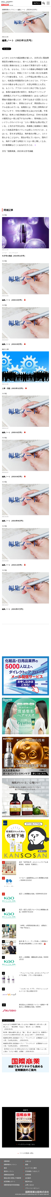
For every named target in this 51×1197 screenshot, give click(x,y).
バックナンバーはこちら (26, 1144)
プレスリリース (8, 1021)
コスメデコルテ (13, 252)
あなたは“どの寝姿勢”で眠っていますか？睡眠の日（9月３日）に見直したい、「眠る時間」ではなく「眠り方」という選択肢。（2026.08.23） (24, 1027)
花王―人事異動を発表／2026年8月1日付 (33, 894)
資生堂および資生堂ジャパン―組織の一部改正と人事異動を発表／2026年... (33, 1006)
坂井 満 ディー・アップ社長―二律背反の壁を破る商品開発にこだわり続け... (33, 942)
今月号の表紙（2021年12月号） (14, 256)
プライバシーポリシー (32, 1188)
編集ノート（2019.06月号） (12, 477)
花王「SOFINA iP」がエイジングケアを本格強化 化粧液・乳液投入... (33, 863)
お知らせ (28, 1161)
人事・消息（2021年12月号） (13, 388)
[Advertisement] (25, 181)
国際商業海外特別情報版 (12, 1185)
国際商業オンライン (10, 1164)
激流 (5, 1168)
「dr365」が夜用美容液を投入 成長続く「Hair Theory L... (33, 927)
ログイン (37, 3)
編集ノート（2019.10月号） (12, 565)
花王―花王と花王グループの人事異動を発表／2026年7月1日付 (33, 911)
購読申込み (28, 1181)
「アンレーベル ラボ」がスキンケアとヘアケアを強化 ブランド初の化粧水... (34, 974)
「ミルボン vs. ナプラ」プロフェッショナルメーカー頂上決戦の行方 (33, 990)
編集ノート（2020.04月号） (12, 300)
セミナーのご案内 (31, 1168)
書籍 (26, 1164)
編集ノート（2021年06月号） (13, 521)
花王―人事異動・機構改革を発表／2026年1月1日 (34, 958)
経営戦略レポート (9, 1181)
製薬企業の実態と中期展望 (12, 1178)
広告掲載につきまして (32, 1171)
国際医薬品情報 (9, 1174)
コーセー (4, 252)
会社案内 (28, 1178)
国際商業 (7, 1161)
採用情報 (28, 1174)
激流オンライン (9, 1171)
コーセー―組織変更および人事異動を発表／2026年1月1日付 (33, 879)
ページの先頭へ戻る (26, 1153)
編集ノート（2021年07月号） (13, 609)
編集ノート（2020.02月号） (12, 432)
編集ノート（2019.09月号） (12, 344)
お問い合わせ (29, 1185)
